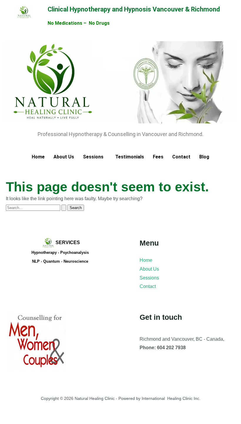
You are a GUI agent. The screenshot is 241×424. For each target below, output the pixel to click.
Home (38, 157)
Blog (204, 157)
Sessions (93, 157)
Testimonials (129, 157)
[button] (94, 157)
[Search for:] (36, 207)
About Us (63, 157)
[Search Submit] (63, 208)
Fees (158, 157)
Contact (181, 157)
